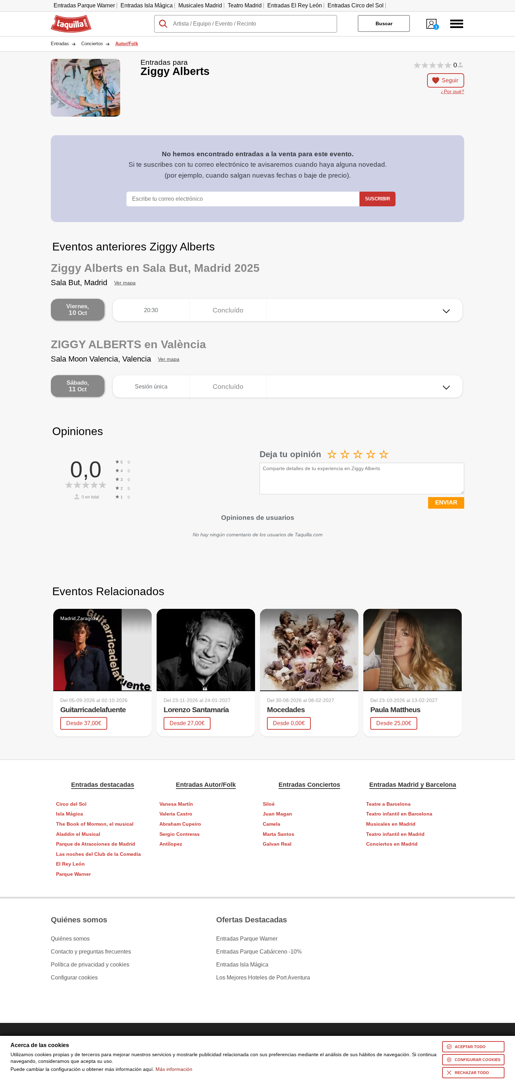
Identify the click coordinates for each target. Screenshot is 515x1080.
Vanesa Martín (176, 804)
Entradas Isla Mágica (147, 5)
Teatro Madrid (245, 5)
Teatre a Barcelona (388, 804)
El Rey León (70, 864)
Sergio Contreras (179, 834)
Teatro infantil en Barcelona (399, 814)
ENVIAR (446, 502)
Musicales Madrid (200, 5)
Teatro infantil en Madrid (395, 834)
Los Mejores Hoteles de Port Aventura (263, 978)
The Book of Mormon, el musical (94, 824)
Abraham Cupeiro (180, 824)
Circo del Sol (71, 804)
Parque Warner (73, 874)
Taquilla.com (66, 18)
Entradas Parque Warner (84, 5)
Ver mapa (125, 283)
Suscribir (377, 198)
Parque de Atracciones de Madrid (95, 844)
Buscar (384, 23)
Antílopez (170, 844)
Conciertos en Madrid (392, 844)
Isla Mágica (69, 814)
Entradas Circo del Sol (356, 5)
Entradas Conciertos (309, 784)
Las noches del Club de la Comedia (98, 854)
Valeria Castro (175, 814)
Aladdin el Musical (78, 834)
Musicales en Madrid (391, 824)
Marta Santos (278, 834)
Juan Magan (277, 814)
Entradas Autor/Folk (206, 784)
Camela (271, 824)
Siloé (269, 804)
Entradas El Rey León (294, 5)
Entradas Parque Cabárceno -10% (259, 952)
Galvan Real (277, 844)
